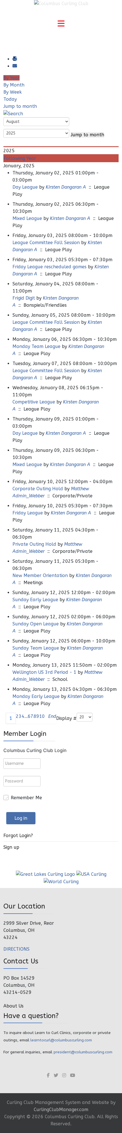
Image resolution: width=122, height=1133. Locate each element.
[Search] (13, 113)
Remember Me (26, 797)
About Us (13, 1006)
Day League (25, 187)
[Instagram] (64, 1075)
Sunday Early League (35, 599)
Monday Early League (36, 696)
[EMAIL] (14, 66)
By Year (11, 78)
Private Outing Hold (34, 544)
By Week (12, 92)
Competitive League (33, 402)
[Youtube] (72, 1075)
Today (10, 99)
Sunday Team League (35, 648)
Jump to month (20, 106)
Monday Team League (36, 346)
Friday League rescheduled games (49, 266)
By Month (13, 85)
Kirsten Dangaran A (66, 187)
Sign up (11, 847)
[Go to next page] (46, 718)
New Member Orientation (40, 575)
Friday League (27, 513)
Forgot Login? (18, 835)
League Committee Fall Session (46, 242)
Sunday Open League (35, 624)
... (26, 716)
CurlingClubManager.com (61, 1109)
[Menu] (61, 24)
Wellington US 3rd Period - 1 (44, 672)
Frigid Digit (23, 298)
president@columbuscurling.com (82, 1052)
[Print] (14, 59)
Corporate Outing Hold (37, 488)
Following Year (20, 158)
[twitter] (56, 1075)
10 (42, 716)
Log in (20, 818)
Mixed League (27, 218)
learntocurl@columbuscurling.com (61, 1040)
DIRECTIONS (16, 949)
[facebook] (48, 1075)
